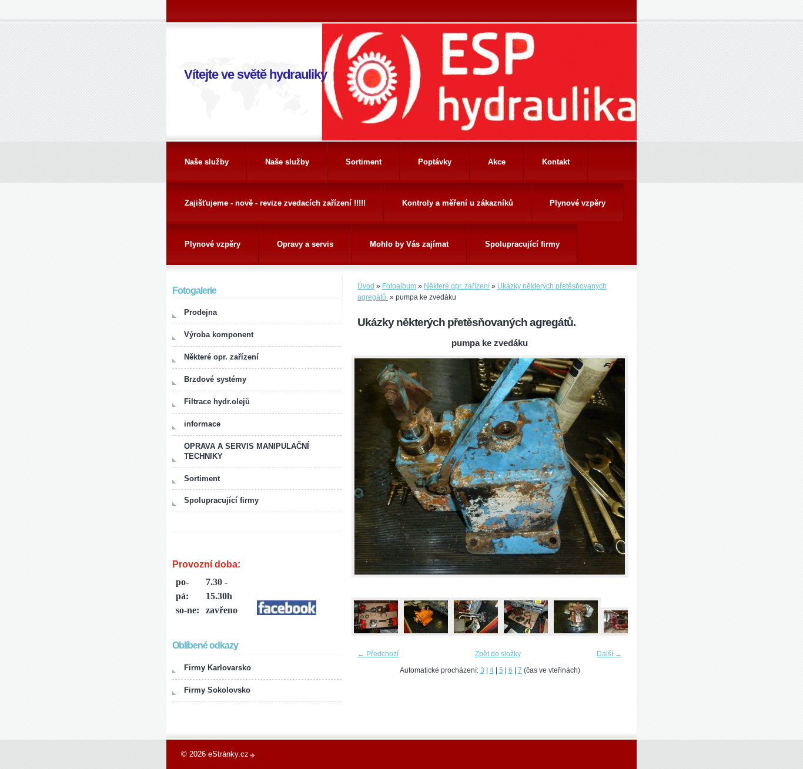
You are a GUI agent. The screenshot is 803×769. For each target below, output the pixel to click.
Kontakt (556, 161)
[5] (575, 634)
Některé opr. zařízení (457, 286)
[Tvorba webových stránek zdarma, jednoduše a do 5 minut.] (253, 755)
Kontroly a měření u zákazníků (457, 203)
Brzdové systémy (215, 379)
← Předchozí (378, 654)
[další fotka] (608, 466)
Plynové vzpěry (577, 203)
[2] (426, 634)
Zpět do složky (498, 654)
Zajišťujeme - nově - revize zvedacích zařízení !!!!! (275, 203)
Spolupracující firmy (522, 244)
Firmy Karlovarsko (217, 667)
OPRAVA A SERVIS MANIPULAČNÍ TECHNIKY (246, 451)
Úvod (365, 286)
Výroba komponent (218, 334)
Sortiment (364, 161)
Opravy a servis (305, 244)
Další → (609, 654)
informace (202, 423)
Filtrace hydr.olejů (217, 401)
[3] (475, 634)
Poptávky (434, 161)
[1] (376, 634)
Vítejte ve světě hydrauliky (255, 74)
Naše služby (207, 161)
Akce (497, 161)
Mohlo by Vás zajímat (409, 244)
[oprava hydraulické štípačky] (625, 634)
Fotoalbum (399, 286)
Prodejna (200, 312)
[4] (525, 634)
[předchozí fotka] (370, 466)
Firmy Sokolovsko (217, 690)
